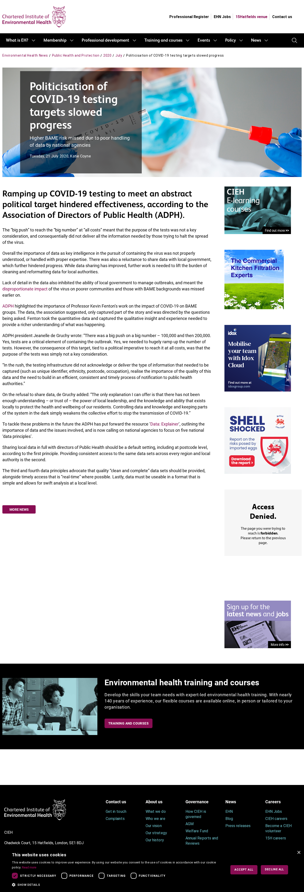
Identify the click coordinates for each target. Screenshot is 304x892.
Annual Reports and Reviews (201, 841)
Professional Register (189, 17)
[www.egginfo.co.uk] (257, 440)
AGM (189, 824)
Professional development (105, 40)
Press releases (238, 825)
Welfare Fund (196, 831)
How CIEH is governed (195, 814)
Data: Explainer (164, 423)
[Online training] (257, 209)
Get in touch (116, 811)
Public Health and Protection (76, 55)
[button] (116, 884)
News (256, 40)
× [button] (298, 852)
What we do (156, 811)
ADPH (8, 306)
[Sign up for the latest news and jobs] (257, 624)
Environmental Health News (25, 55)
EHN (229, 811)
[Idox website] (257, 357)
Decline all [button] (274, 869)
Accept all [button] (243, 869)
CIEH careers (276, 818)
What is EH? (17, 40)
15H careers (275, 838)
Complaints (115, 818)
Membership (54, 40)
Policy (230, 40)
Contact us (282, 17)
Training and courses (163, 40)
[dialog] (152, 870)
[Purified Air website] (254, 279)
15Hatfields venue (251, 17)
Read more (29, 867)
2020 (107, 55)
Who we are (155, 818)
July (118, 55)
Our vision (154, 825)
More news (19, 509)
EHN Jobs (222, 17)
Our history (155, 840)
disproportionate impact (25, 288)
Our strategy (156, 833)
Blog (229, 818)
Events (204, 40)
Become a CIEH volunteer (278, 828)
